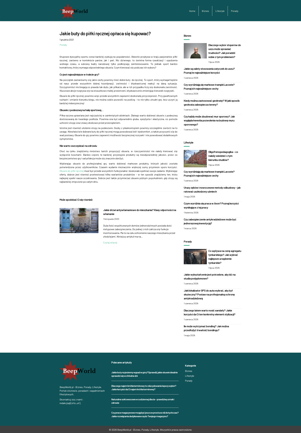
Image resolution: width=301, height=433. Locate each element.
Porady (234, 10)
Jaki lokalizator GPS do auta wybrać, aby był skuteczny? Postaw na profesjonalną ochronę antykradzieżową (209, 294)
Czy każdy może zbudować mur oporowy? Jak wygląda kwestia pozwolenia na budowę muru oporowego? (209, 120)
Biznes (205, 10)
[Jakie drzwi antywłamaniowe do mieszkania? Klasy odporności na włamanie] (79, 220)
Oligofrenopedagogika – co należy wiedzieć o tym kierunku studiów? (223, 155)
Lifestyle (219, 10)
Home (192, 10)
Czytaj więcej (110, 242)
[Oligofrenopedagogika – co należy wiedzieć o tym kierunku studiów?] (195, 158)
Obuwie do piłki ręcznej (72, 170)
